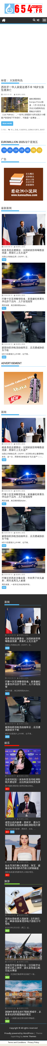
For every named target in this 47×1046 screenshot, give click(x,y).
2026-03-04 (11, 862)
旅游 (7, 931)
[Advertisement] (23, 49)
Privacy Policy (33, 1042)
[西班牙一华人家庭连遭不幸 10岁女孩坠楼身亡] (14, 98)
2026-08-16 (8, 344)
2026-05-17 (11, 776)
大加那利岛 (23, 130)
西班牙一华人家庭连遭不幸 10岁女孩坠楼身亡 (22, 88)
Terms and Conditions (17, 1042)
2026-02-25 (11, 915)
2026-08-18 (8, 247)
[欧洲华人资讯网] (3, 20)
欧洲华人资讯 (20, 94)
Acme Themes (29, 1036)
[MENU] (44, 20)
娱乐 (7, 789)
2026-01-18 (11, 962)
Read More (7, 123)
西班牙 (42, 130)
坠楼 (16, 130)
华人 (4, 130)
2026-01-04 (11, 1008)
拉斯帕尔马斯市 (33, 130)
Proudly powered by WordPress (19, 1033)
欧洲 (4, 260)
